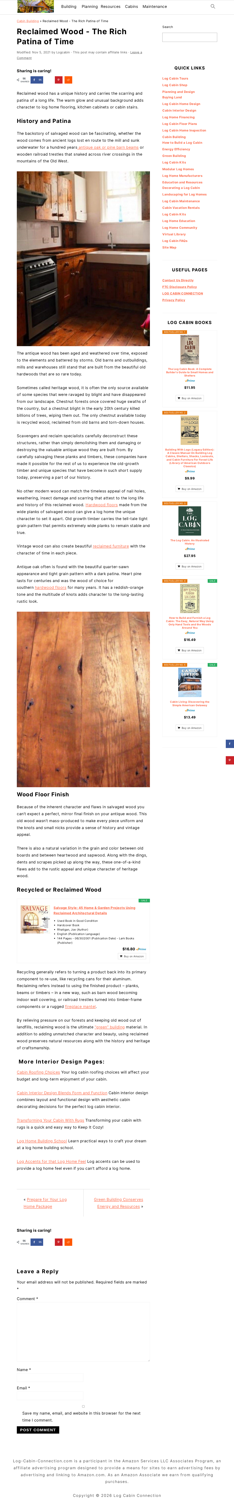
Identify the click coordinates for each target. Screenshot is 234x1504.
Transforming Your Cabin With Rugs (50, 1120)
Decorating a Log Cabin (181, 188)
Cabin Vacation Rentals (181, 208)
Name (24, 1369)
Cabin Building (28, 21)
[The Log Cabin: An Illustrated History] (189, 521)
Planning (90, 6)
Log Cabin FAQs (174, 241)
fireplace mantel (80, 1006)
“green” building (110, 1027)
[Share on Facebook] (230, 744)
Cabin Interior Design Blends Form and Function (62, 1093)
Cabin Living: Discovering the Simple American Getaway (190, 703)
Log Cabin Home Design (181, 104)
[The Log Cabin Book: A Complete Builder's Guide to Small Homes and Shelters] (189, 349)
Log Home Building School (42, 1141)
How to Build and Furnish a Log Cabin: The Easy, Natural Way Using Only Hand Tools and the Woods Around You (190, 622)
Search (167, 27)
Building (68, 6)
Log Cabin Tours (175, 78)
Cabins (131, 6)
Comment (27, 1298)
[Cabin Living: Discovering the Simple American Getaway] (189, 682)
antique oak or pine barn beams (108, 147)
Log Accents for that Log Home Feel (51, 1161)
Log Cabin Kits (174, 162)
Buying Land (172, 97)
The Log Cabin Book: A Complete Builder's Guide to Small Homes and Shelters (190, 372)
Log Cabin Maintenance (181, 201)
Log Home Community (179, 227)
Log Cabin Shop (174, 85)
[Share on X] (49, 80)
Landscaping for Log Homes (184, 194)
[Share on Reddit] (68, 80)
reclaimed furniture (111, 546)
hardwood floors (51, 587)
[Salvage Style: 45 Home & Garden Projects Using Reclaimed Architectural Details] (35, 919)
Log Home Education (178, 221)
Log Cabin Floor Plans (179, 124)
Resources (111, 6)
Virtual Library (174, 234)
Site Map (169, 247)
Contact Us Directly (178, 280)
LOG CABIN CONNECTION (182, 293)
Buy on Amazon (134, 956)
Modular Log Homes (178, 169)
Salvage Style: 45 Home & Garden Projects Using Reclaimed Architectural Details (94, 910)
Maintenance (155, 6)
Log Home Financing (178, 117)
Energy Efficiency (176, 149)
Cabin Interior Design (179, 110)
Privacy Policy (173, 300)
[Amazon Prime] (141, 949)
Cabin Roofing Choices (38, 1072)
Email (23, 1388)
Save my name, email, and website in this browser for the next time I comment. (81, 1416)
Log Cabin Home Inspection (184, 130)
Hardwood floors (102, 504)
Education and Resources (182, 182)
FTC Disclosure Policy (179, 287)
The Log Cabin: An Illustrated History (189, 542)
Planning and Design (178, 92)
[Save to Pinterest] (59, 80)
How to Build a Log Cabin (182, 142)
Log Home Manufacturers (182, 176)
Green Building (174, 156)
